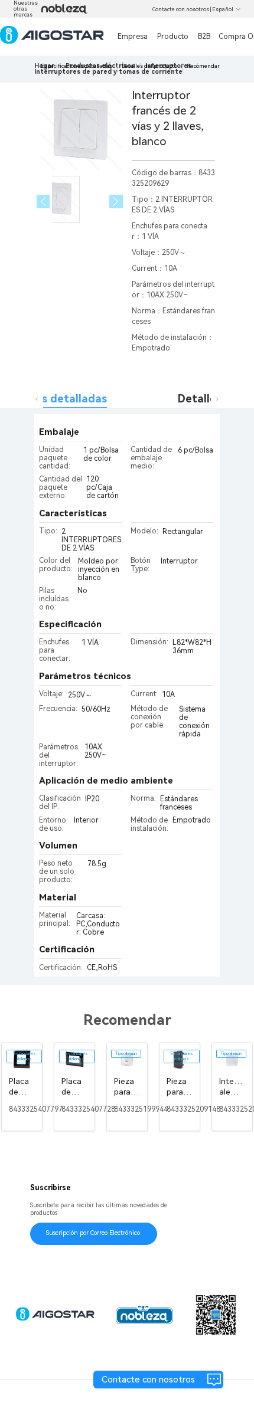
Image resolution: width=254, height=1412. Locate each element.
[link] (108, 72)
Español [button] (222, 9)
